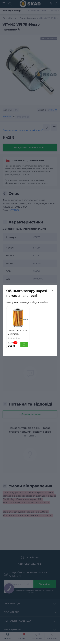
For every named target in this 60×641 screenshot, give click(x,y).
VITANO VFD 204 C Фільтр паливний (17, 332)
